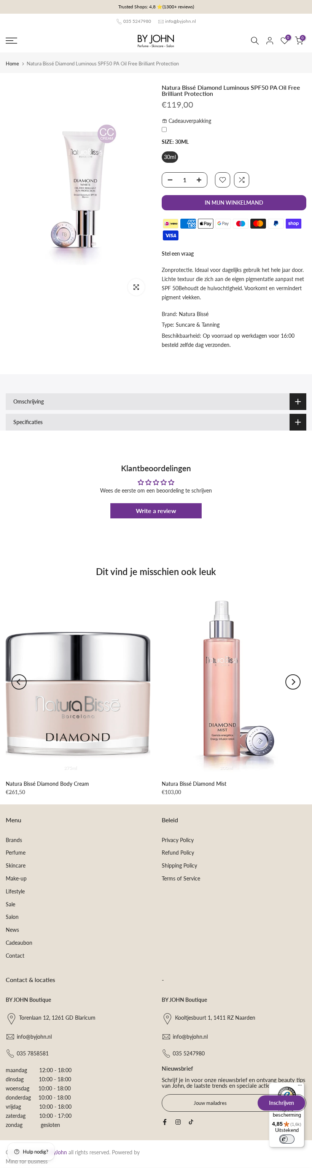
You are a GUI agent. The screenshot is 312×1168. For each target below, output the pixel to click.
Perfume (15, 852)
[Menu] (299, 1087)
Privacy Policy (178, 840)
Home (12, 63)
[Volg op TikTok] (191, 1122)
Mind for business (27, 1161)
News (12, 929)
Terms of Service (181, 878)
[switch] (286, 1139)
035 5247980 (137, 21)
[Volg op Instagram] (178, 1122)
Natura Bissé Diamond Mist (194, 783)
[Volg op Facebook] (165, 1122)
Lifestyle (15, 891)
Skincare (15, 865)
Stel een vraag (178, 253)
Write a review (156, 510)
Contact (15, 955)
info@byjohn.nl (180, 21)
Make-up (16, 878)
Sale (10, 904)
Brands (14, 840)
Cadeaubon (19, 942)
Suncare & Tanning (198, 324)
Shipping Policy (179, 865)
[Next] (293, 682)
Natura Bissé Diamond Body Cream (47, 783)
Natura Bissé (194, 314)
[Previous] (19, 682)
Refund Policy (178, 852)
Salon (12, 917)
